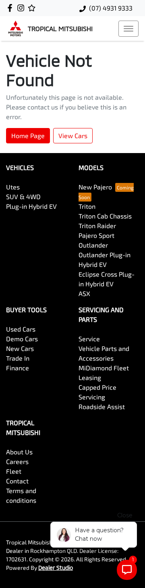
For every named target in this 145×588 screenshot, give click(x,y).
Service (89, 338)
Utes (13, 187)
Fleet (13, 471)
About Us (19, 452)
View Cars (72, 135)
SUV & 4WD (23, 196)
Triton (87, 206)
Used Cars (20, 329)
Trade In (17, 358)
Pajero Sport (96, 235)
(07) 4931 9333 (111, 8)
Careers (17, 461)
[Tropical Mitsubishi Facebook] (11, 8)
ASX (84, 293)
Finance (17, 368)
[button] (128, 29)
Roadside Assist (102, 406)
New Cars (20, 348)
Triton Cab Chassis (105, 216)
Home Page (28, 135)
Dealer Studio (55, 567)
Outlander (93, 245)
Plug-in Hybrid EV (31, 206)
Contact (17, 481)
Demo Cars (22, 338)
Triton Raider (97, 225)
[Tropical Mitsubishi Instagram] (22, 8)
